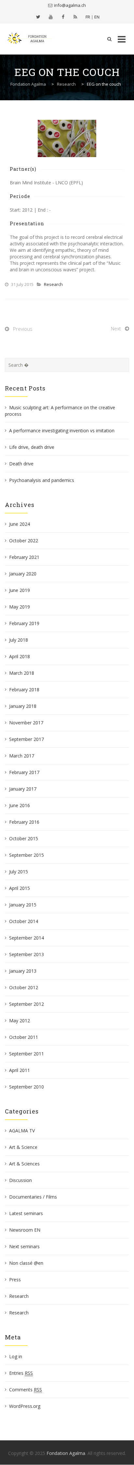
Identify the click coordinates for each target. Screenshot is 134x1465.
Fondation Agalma (66, 1453)
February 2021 (24, 557)
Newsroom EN (24, 1230)
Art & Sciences (24, 1164)
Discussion (20, 1180)
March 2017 (21, 756)
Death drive (21, 464)
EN (97, 17)
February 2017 (24, 772)
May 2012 (19, 1020)
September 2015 (26, 855)
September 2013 (26, 954)
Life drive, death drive (31, 447)
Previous (23, 329)
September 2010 (26, 1087)
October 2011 (23, 1037)
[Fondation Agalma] (29, 39)
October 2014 (23, 921)
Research (53, 284)
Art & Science (23, 1147)
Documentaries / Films (33, 1197)
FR (88, 17)
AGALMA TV (22, 1130)
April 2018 (19, 656)
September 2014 (26, 938)
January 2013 (22, 971)
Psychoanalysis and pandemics (41, 480)
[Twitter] (38, 17)
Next (116, 328)
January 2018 (22, 706)
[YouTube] (51, 17)
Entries (21, 1373)
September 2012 (26, 1004)
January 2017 (22, 789)
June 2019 (19, 590)
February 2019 (24, 623)
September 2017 (26, 739)
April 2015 (19, 888)
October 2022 (23, 540)
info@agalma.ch (70, 5)
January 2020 (22, 574)
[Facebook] (63, 17)
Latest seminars (26, 1213)
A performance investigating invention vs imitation (61, 430)
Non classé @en (26, 1263)
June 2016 (19, 805)
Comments (25, 1389)
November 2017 (26, 723)
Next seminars (24, 1246)
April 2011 (19, 1070)
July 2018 (18, 640)
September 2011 (26, 1054)
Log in (15, 1356)
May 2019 (19, 607)
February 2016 (24, 822)
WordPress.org (24, 1406)
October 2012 (23, 987)
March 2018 (21, 673)
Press (15, 1279)
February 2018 (24, 689)
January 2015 (22, 905)
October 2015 (23, 838)
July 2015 (18, 871)
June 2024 (19, 524)
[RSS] (75, 17)
